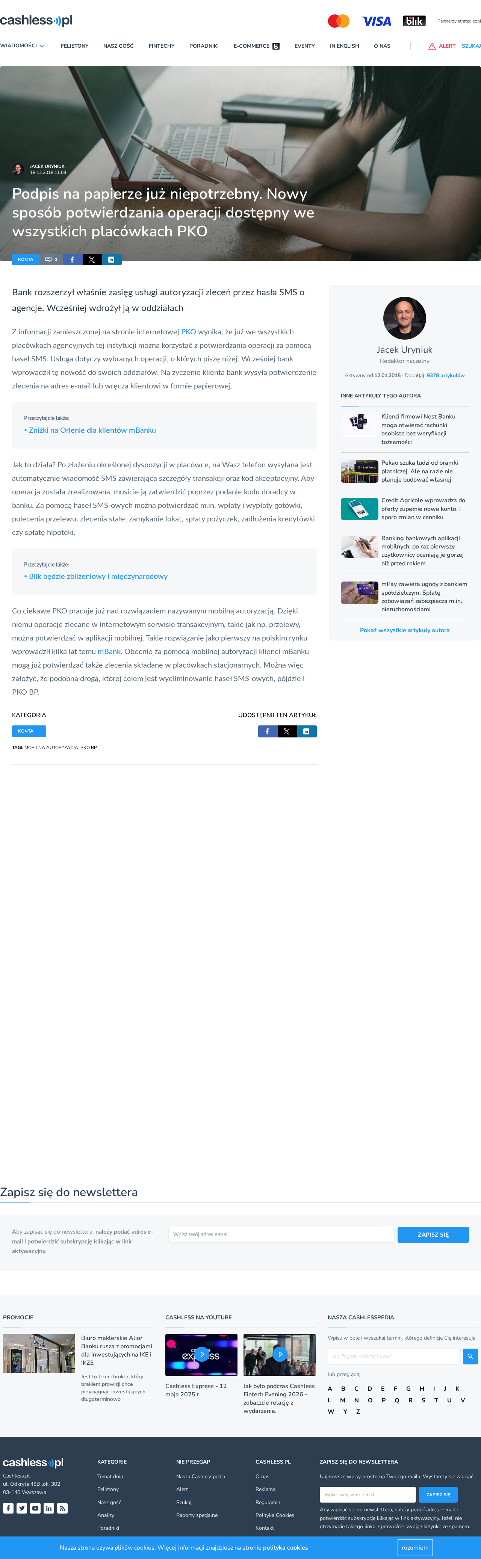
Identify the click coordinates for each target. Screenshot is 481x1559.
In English (344, 46)
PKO (189, 332)
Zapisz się (438, 1495)
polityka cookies (285, 1548)
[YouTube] (35, 1508)
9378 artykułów (446, 375)
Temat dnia (110, 1476)
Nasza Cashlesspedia (200, 1476)
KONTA (25, 260)
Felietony (75, 46)
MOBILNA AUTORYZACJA (51, 748)
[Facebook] (8, 1508)
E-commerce (251, 46)
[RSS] (62, 1508)
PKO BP (88, 748)
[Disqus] (164, 858)
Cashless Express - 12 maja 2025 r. (196, 1390)
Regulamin (268, 1502)
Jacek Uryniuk (47, 166)
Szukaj (183, 1502)
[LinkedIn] (49, 1508)
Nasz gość (118, 46)
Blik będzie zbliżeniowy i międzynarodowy (96, 576)
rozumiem (415, 1548)
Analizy (105, 1515)
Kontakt (265, 1528)
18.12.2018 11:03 (48, 172)
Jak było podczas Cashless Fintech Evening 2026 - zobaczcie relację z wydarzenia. (279, 1398)
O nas (382, 46)
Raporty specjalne (197, 1515)
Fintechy (162, 46)
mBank (109, 652)
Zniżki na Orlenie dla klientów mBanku (90, 430)
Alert (182, 1489)
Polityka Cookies (275, 1515)
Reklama (265, 1489)
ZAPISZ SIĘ (433, 1235)
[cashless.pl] (36, 21)
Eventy (305, 46)
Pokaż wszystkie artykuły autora (405, 630)
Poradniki (204, 46)
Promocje (18, 1317)
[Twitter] (22, 1508)
